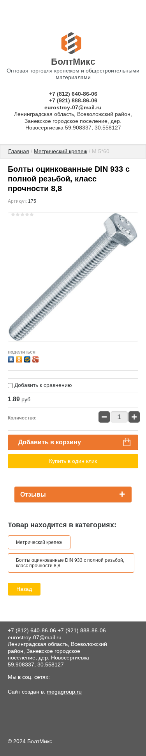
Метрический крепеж (60, 151)
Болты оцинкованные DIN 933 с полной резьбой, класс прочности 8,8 (70, 563)
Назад (24, 589)
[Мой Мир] (28, 358)
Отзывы (33, 494)
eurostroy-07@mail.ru (73, 107)
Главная (18, 151)
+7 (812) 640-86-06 (73, 94)
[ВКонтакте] (12, 358)
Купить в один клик (73, 461)
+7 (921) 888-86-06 (73, 100)
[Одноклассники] (20, 358)
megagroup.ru (64, 692)
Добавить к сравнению (42, 385)
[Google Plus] (36, 358)
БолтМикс (73, 62)
